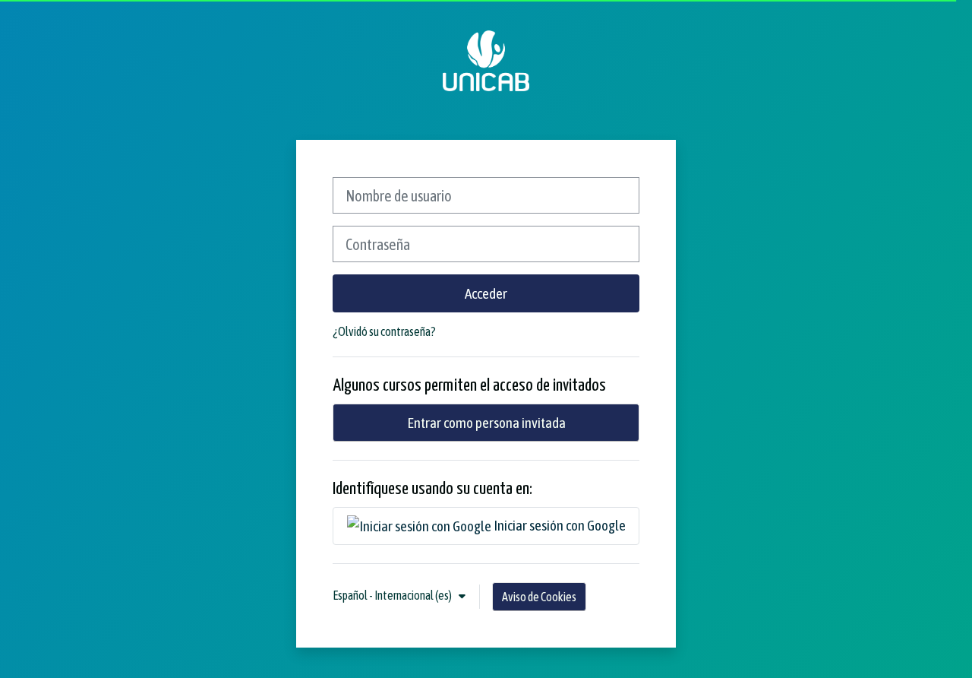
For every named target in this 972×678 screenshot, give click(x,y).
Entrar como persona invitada (486, 422)
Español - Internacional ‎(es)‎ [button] (393, 595)
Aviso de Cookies (539, 597)
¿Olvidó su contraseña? (384, 331)
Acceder (486, 293)
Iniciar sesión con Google (558, 525)
